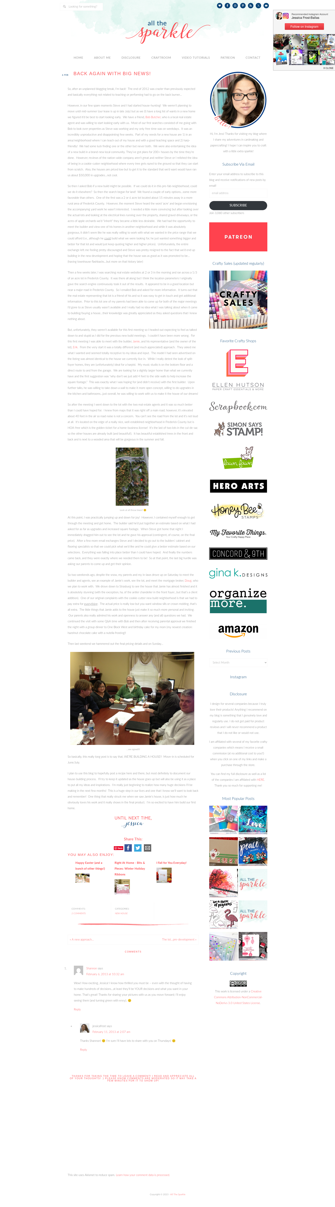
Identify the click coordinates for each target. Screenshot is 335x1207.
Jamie (136, 341)
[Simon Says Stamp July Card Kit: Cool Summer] (223, 915)
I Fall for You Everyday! (171, 862)
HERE (260, 779)
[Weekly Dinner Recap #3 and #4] (253, 915)
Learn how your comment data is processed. (143, 1175)
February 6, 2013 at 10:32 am (105, 974)
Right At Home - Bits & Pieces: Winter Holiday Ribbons (130, 868)
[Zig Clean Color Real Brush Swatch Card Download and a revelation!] (223, 947)
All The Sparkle (177, 1194)
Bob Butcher (153, 117)
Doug (188, 580)
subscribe (238, 205)
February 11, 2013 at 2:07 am (111, 1032)
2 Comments (79, 913)
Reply (77, 1009)
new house (121, 913)
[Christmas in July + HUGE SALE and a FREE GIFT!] (253, 852)
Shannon (91, 968)
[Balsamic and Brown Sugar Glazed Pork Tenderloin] (253, 884)
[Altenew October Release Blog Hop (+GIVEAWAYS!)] (253, 947)
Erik (75, 347)
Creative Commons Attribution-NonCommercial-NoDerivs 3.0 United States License (238, 997)
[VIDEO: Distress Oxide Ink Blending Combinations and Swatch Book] (223, 821)
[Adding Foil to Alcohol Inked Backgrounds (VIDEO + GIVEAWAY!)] (253, 821)
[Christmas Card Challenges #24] (223, 852)
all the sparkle (167, 28)
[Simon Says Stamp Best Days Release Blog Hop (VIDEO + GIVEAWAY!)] (223, 884)
